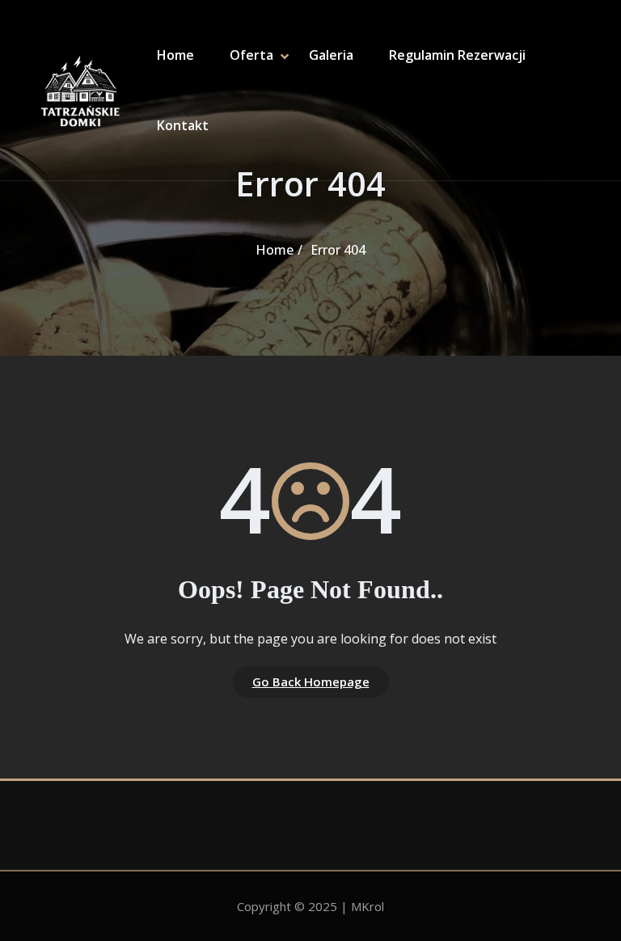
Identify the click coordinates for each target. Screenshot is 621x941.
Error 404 (337, 250)
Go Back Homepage (311, 681)
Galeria (331, 55)
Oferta (251, 55)
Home (175, 55)
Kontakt (183, 125)
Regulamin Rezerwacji (457, 55)
